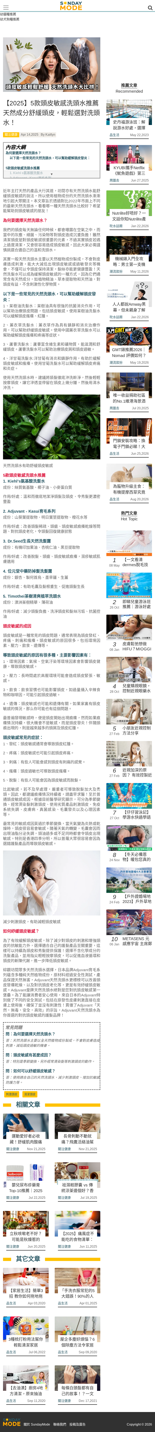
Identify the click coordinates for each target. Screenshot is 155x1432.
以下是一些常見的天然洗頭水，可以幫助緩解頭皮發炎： (50, 158)
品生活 (11, 1303)
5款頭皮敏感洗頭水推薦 (23, 168)
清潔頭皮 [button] (30, 1094)
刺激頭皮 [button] (11, 1094)
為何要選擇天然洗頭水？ (23, 153)
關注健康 (11, 134)
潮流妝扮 (116, 271)
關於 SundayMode (37, 1424)
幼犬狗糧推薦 (9, 19)
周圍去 (114, 180)
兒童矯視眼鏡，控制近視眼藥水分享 (137, 691)
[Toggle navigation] (6, 7)
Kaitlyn (50, 134)
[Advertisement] (129, 57)
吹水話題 (116, 226)
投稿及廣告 (77, 1424)
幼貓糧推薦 (8, 14)
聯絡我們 (59, 1424)
